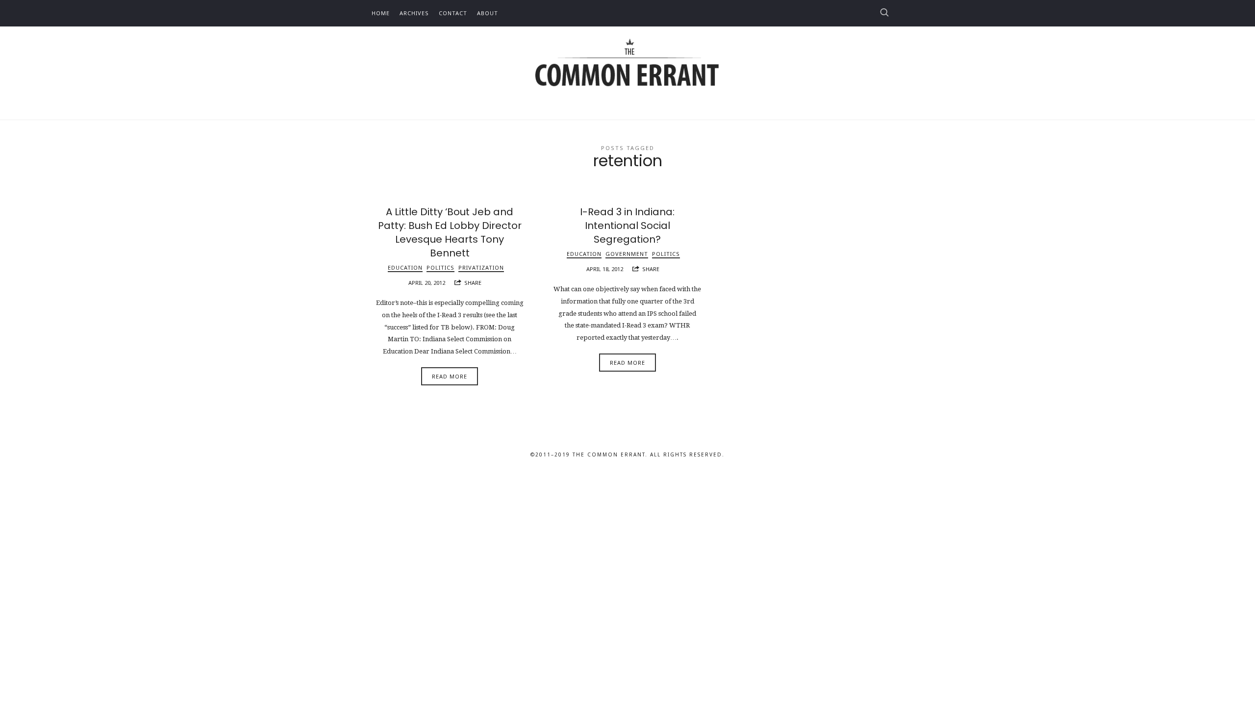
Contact (453, 13)
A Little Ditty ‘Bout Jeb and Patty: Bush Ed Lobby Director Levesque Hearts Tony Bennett (450, 232)
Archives (414, 13)
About (487, 13)
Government (626, 253)
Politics (440, 267)
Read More (449, 376)
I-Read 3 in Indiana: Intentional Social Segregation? (627, 225)
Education (405, 267)
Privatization (481, 267)
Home (381, 13)
